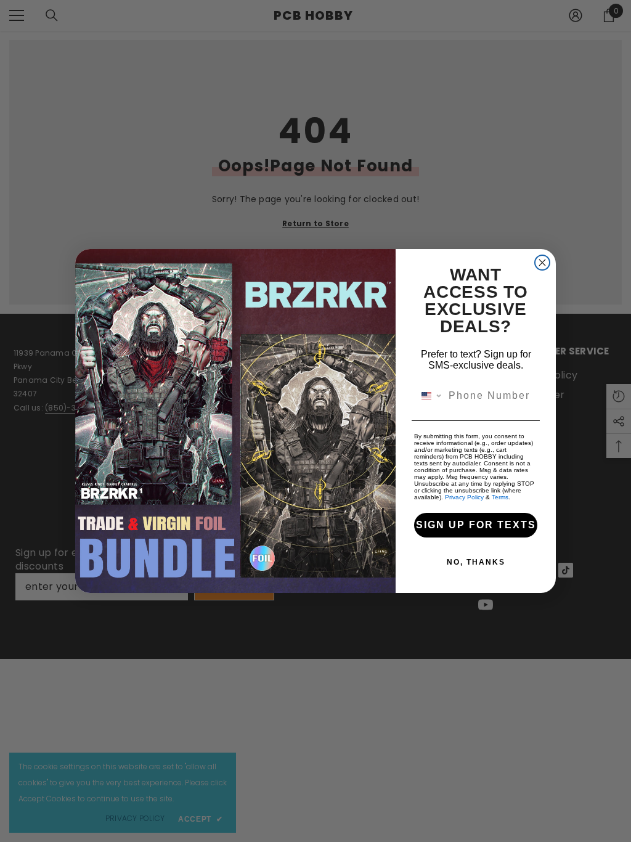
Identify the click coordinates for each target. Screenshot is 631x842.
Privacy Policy (464, 497)
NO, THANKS (476, 562)
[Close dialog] (542, 262)
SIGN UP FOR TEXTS (476, 525)
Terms (500, 497)
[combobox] (428, 395)
